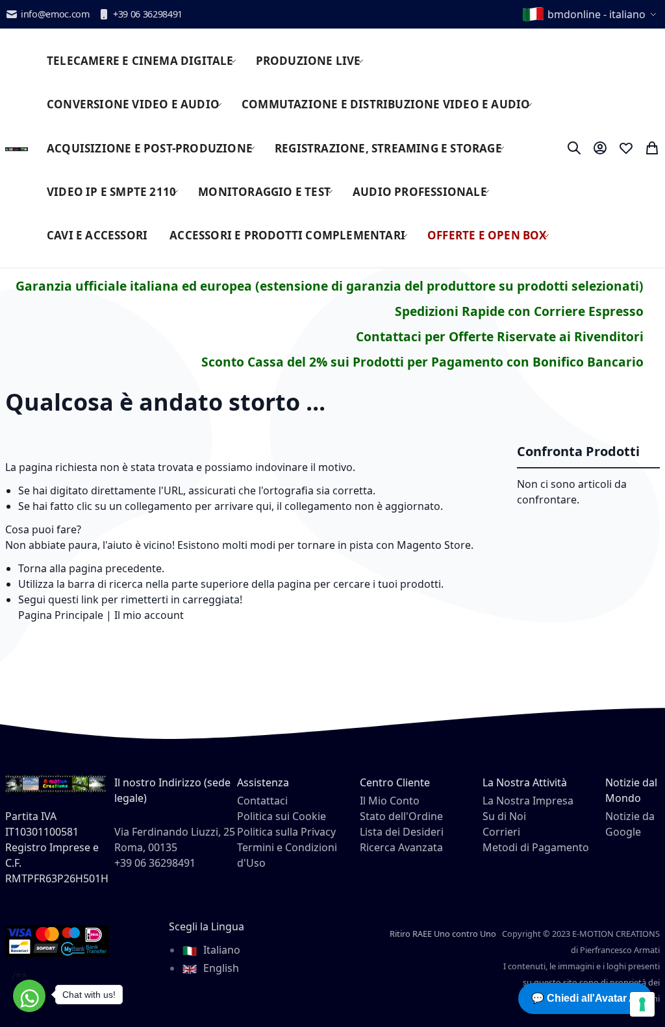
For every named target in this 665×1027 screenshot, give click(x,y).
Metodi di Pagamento (536, 847)
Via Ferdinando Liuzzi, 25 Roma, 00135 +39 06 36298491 (174, 847)
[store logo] (16, 148)
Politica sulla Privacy (286, 832)
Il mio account (149, 615)
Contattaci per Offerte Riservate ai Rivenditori (500, 336)
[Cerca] (574, 148)
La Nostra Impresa (528, 800)
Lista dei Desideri (402, 832)
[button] (590, 14)
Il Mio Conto (390, 800)
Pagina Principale (60, 615)
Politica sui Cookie (281, 816)
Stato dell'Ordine (401, 816)
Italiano (220, 950)
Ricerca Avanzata (401, 847)
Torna (32, 568)
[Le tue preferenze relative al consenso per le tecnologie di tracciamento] (642, 1004)
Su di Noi (504, 816)
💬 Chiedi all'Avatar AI (585, 998)
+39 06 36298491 (147, 14)
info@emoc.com (55, 14)
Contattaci (262, 800)
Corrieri (501, 832)
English (220, 968)
